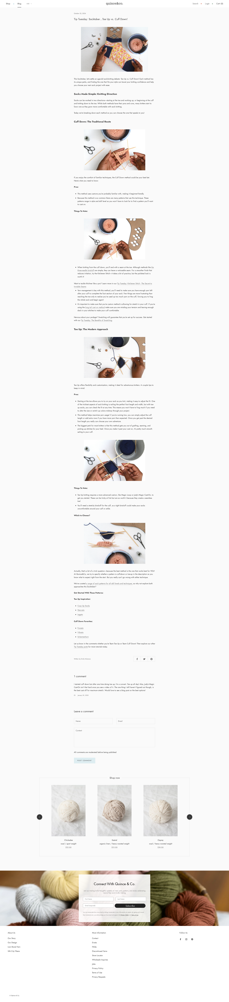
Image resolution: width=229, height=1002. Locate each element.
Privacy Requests (98, 977)
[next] (189, 817)
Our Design (12, 942)
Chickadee (68, 840)
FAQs (94, 946)
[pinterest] (151, 659)
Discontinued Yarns (99, 951)
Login (207, 4)
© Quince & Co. (15, 995)
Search (195, 4)
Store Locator (97, 955)
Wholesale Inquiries (100, 959)
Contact (95, 938)
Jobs (93, 964)
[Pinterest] (192, 939)
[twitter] (144, 659)
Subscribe (130, 905)
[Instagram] (186, 939)
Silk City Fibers (14, 951)
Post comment (84, 760)
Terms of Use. (135, 915)
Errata (94, 942)
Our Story (12, 938)
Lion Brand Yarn (14, 946)
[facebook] (137, 659)
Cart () (219, 4)
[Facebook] (180, 939)
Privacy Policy (125, 915)
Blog (19, 3)
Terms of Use (97, 972)
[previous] (39, 817)
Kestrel (114, 840)
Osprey (160, 840)
